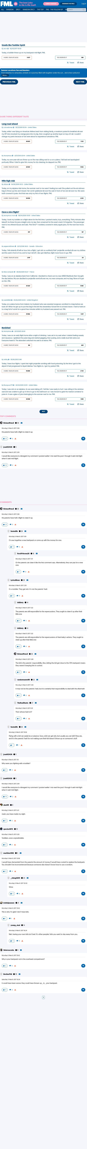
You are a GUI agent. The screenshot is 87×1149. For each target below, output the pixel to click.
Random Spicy (29, 10)
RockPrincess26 (23, 554)
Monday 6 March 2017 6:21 (10, 810)
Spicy (18, 10)
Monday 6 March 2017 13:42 (11, 908)
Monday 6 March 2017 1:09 (17, 536)
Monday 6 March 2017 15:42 (11, 955)
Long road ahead (10, 124)
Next (43, 411)
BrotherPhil (7, 974)
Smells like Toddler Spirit (13, 45)
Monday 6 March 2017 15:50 (18, 732)
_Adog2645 (15, 878)
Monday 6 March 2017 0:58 (10, 428)
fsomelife (14, 531)
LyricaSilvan (15, 580)
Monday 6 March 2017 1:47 (24, 559)
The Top (40, 10)
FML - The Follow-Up (54, 10)
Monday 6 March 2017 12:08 (11, 858)
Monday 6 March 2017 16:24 (18, 930)
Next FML (80, 82)
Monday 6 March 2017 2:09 (10, 452)
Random (9, 10)
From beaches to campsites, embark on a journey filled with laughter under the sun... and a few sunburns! (40, 73)
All (2, 10)
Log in (84, 4)
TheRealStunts (23, 703)
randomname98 (23, 680)
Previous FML (9, 82)
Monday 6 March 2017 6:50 (10, 834)
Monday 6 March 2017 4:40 (24, 685)
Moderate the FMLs (68, 3)
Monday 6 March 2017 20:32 (18, 883)
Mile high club (8, 181)
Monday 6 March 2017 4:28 (24, 659)
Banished (6, 328)
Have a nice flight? (10, 212)
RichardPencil (8, 423)
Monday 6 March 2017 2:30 (18, 585)
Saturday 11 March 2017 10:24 (11, 979)
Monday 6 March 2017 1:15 (10, 760)
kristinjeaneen (9, 903)
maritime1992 (8, 853)
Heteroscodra (8, 950)
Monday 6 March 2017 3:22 (24, 608)
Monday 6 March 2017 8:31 (24, 708)
